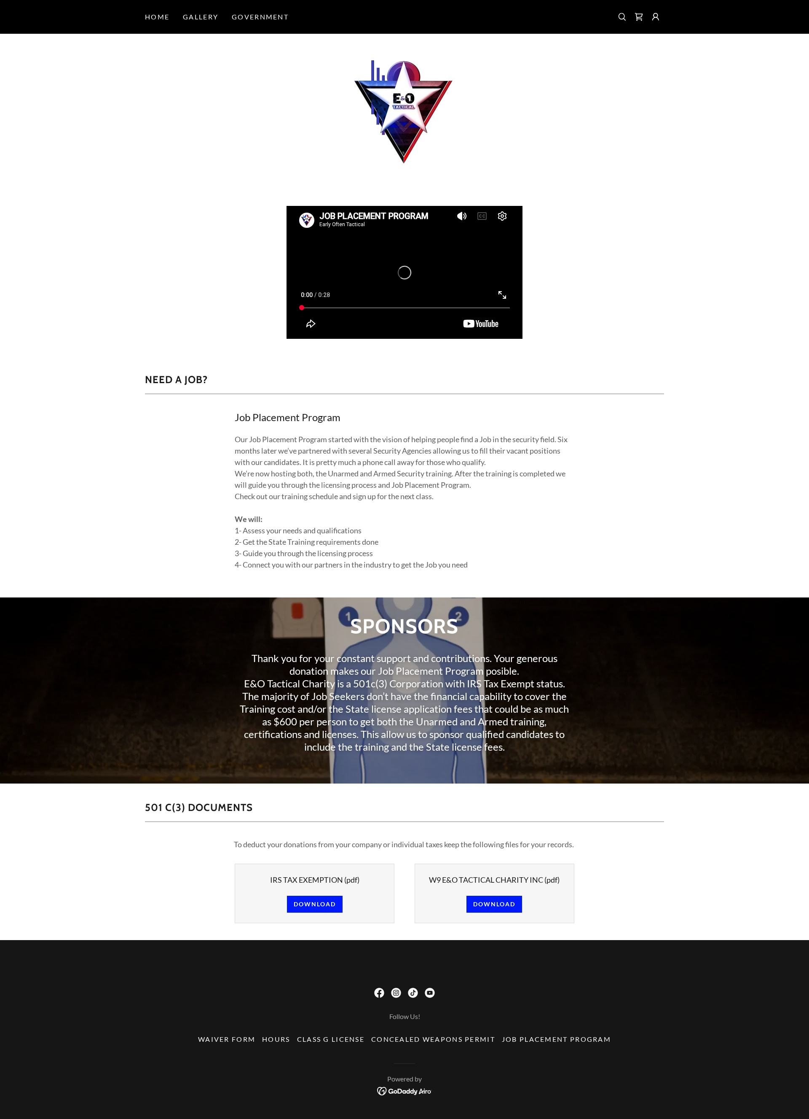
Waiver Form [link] (226, 1039)
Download (315, 904)
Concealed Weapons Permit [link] (433, 1039)
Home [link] (157, 17)
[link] (638, 16)
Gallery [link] (200, 17)
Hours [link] (276, 1039)
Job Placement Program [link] (556, 1039)
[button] (655, 16)
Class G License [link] (330, 1039)
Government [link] (260, 17)
